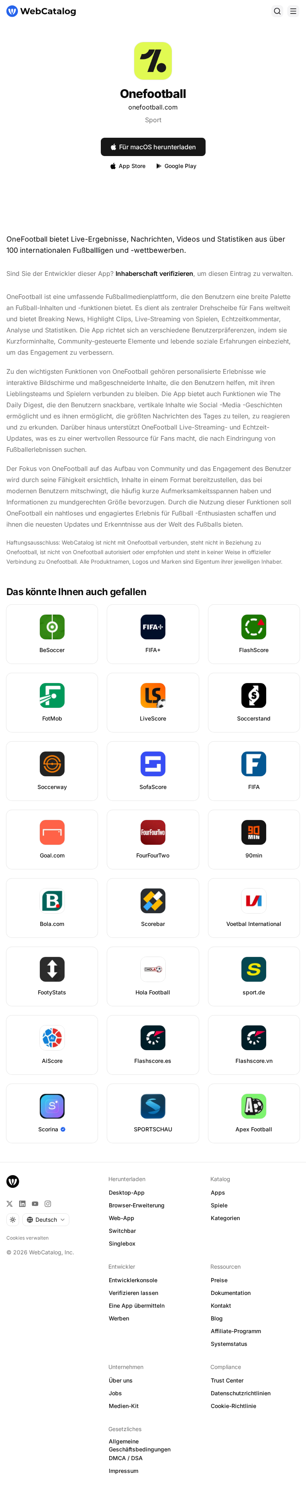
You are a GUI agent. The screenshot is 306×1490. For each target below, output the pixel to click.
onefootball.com (153, 107)
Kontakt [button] (221, 1305)
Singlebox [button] (122, 1243)
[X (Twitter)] (9, 1204)
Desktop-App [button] (127, 1192)
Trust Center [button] (227, 1380)
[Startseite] (41, 11)
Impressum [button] (123, 1470)
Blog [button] (217, 1318)
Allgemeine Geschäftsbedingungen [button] (140, 1445)
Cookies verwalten (27, 1238)
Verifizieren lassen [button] (133, 1292)
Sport (153, 120)
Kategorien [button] (225, 1218)
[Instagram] (48, 1204)
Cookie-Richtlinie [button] (233, 1405)
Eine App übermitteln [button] (137, 1305)
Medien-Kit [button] (124, 1405)
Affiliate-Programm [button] (236, 1331)
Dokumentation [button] (231, 1292)
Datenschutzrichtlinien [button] (241, 1393)
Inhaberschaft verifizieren (154, 273)
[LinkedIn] (22, 1204)
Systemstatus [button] (229, 1343)
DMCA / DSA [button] (126, 1458)
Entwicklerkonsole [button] (133, 1280)
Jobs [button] (115, 1393)
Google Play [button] (180, 165)
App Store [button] (132, 165)
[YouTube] (35, 1204)
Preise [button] (219, 1280)
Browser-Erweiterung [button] (137, 1205)
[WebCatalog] (12, 1181)
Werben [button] (119, 1318)
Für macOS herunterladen (157, 147)
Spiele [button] (219, 1205)
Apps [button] (218, 1192)
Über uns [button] (121, 1380)
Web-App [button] (121, 1218)
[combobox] (45, 1219)
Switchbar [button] (122, 1230)
